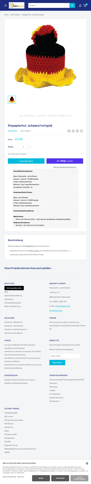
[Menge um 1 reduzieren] (17, 146)
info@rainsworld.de (25, 182)
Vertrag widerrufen (14, 288)
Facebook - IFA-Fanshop (13, 326)
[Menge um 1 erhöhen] (29, 146)
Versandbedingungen (12, 303)
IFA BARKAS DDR (10, 413)
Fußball (52, 390)
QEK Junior (8, 416)
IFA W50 (7, 441)
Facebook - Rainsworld (13, 322)
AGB (6, 292)
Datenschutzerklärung (13, 295)
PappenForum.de (11, 445)
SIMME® (7, 452)
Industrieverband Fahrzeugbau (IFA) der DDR (66, 380)
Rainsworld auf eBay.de (13, 333)
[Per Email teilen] (81, 131)
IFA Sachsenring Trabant (13, 420)
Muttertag (53, 387)
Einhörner (53, 383)
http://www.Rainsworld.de (30, 184)
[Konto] (80, 5)
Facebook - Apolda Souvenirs (15, 329)
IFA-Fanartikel (29, 116)
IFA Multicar (8, 424)
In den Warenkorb (26, 161)
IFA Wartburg (9, 438)
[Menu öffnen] (5, 5)
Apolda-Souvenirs (56, 397)
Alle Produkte (15, 15)
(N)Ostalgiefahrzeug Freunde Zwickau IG (20, 449)
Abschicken (57, 362)
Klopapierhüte (41, 116)
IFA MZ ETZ (8, 427)
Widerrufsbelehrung (12, 306)
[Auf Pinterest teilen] (73, 131)
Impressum (8, 299)
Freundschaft (54, 394)
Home (6, 15)
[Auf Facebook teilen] (68, 131)
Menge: (11, 147)
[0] (84, 5)
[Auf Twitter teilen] (77, 131)
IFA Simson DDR (10, 434)
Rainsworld (12, 131)
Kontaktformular (55, 310)
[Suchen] (72, 5)
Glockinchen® (54, 401)
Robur (6, 431)
